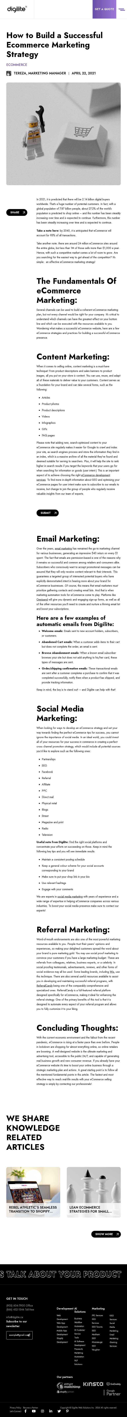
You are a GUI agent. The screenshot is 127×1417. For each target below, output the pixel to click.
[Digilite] (17, 9)
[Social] (28, 1411)
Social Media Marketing (114, 1327)
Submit (46, 513)
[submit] (29, 1335)
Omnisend (42, 599)
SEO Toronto (97, 1326)
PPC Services (97, 1315)
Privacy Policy (15, 1407)
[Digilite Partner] (68, 1385)
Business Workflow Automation (79, 1322)
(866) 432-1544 (15, 1309)
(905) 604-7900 (15, 1306)
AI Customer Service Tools (79, 1334)
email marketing (63, 548)
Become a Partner (30, 1407)
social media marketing (70, 897)
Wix (112, 972)
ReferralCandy (45, 986)
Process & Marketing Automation (79, 1353)
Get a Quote (104, 9)
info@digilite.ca (14, 1317)
